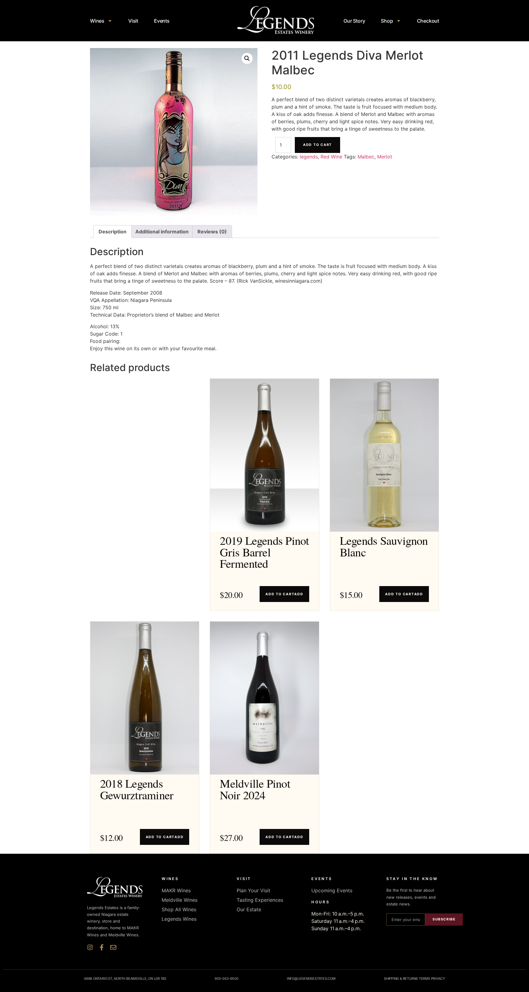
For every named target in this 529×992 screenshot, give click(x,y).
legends (309, 157)
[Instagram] (90, 947)
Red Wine (331, 157)
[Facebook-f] (102, 947)
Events (162, 21)
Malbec (366, 157)
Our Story (354, 21)
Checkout (428, 21)
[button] (247, 58)
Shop (387, 21)
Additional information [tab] (162, 231)
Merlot (384, 157)
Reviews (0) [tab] (212, 231)
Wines (97, 21)
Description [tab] (112, 231)
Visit (133, 21)
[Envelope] (113, 947)
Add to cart (317, 145)
